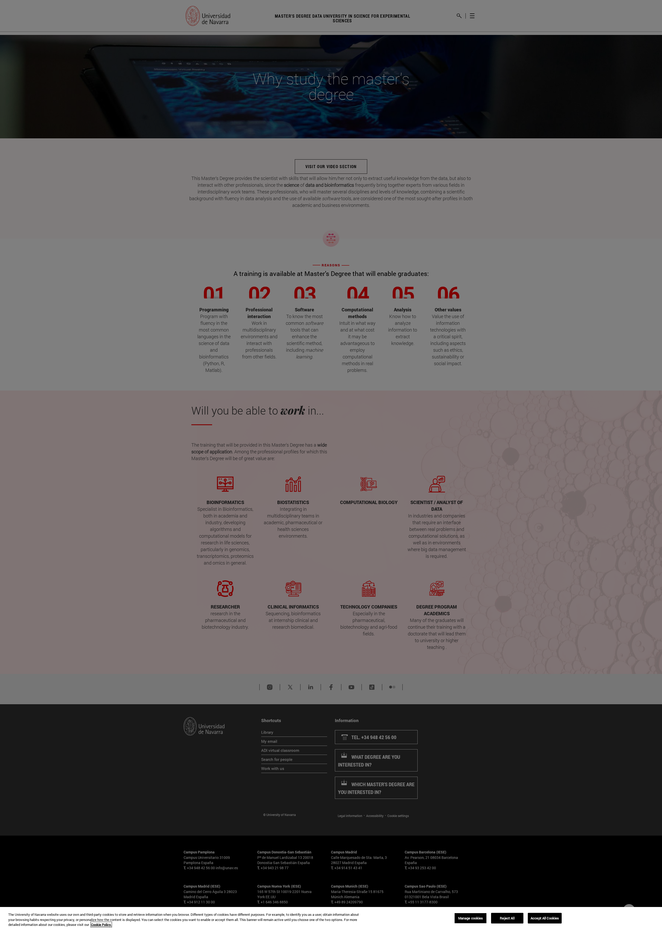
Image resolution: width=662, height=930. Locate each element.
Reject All (507, 918)
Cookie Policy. (101, 924)
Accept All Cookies (545, 918)
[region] (331, 918)
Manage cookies (470, 918)
